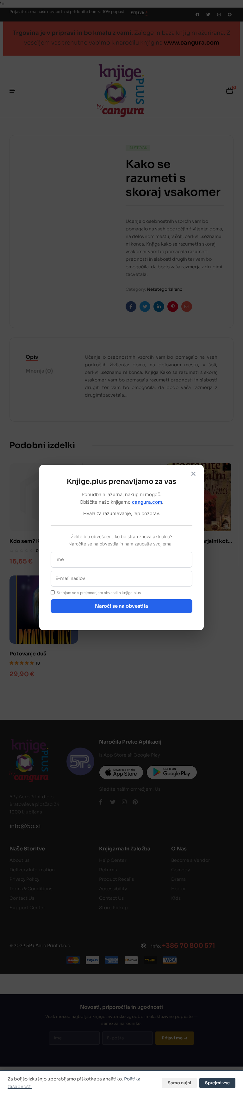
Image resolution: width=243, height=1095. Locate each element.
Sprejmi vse (217, 1083)
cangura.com (147, 502)
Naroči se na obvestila (121, 606)
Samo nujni (179, 1083)
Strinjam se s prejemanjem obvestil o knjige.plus (99, 592)
